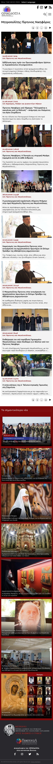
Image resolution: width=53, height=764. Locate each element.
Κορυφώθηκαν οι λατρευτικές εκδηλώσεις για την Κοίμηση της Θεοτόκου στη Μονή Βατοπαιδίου (24, 479)
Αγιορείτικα (6, 476)
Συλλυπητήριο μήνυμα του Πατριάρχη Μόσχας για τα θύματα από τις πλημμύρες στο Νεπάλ (26, 519)
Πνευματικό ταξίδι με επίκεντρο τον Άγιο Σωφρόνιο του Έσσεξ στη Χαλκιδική (25, 634)
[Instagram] (41, 8)
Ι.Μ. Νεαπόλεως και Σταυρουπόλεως (15, 630)
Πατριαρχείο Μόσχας (9, 516)
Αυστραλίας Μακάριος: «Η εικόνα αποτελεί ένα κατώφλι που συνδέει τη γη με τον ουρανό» (26, 594)
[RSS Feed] (50, 8)
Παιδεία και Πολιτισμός (10, 551)
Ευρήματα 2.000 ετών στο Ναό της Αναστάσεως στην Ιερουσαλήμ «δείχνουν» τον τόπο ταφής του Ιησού (25, 555)
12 (46, 28)
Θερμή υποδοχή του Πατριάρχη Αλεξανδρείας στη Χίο (22, 441)
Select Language (28, 2)
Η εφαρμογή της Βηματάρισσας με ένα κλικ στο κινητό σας (23, 715)
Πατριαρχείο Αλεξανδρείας (14, 438)
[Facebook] (38, 8)
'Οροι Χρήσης (36, 762)
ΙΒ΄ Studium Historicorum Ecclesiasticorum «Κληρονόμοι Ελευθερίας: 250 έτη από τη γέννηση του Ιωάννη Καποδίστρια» (26, 669)
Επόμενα (50, 28)
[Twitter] (45, 8)
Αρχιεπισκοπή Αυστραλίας (11, 591)
